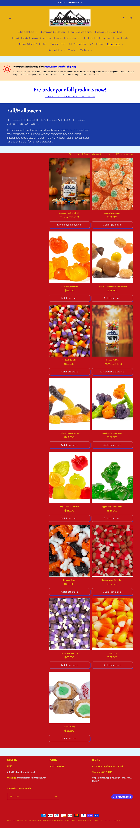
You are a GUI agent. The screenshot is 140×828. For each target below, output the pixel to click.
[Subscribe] (55, 796)
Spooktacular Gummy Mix (112, 433)
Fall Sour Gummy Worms (69, 433)
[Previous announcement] (8, 2)
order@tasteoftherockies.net (31, 777)
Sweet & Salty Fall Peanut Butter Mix (112, 287)
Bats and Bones (69, 580)
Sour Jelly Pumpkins (112, 213)
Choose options (69, 224)
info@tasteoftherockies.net (21, 772)
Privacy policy (92, 820)
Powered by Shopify (53, 820)
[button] (10, 18)
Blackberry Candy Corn (69, 653)
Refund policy (74, 820)
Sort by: (74, 154)
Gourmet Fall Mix (112, 360)
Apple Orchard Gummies (69, 507)
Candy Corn (112, 653)
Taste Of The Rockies (29, 820)
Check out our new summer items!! (70, 96)
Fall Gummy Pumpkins (69, 287)
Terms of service (112, 820)
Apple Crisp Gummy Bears (112, 507)
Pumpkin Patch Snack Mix (69, 213)
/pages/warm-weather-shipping (60, 66)
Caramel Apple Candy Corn (112, 580)
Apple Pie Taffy (69, 727)
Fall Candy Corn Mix (69, 360)
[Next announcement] (132, 2)
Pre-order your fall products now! (70, 89)
